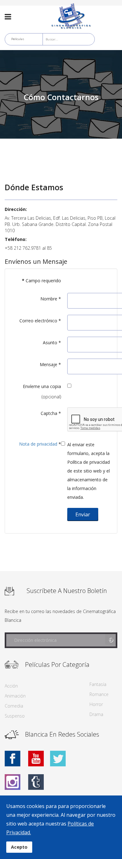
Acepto (19, 847)
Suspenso (15, 716)
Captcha (51, 413)
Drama (96, 714)
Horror (96, 704)
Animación (15, 696)
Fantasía (97, 684)
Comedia (14, 706)
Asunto (52, 342)
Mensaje (50, 364)
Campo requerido (41, 281)
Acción (11, 686)
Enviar (82, 514)
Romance (99, 694)
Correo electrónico (40, 321)
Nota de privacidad (38, 444)
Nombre (50, 299)
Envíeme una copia (42, 386)
